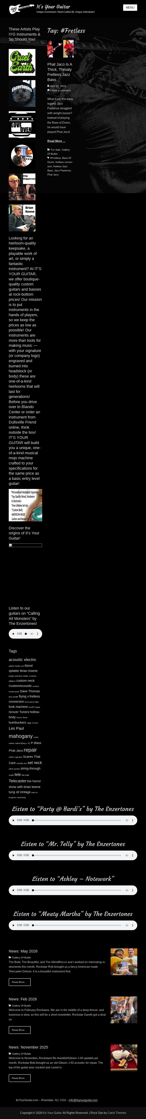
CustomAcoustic (20, 686)
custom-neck (25, 680)
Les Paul (16, 728)
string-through (30, 768)
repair (30, 750)
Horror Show (21, 717)
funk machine (18, 707)
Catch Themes (117, 1112)
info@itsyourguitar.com (83, 1100)
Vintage (25, 792)
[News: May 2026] (124, 961)
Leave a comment (60, 90)
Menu (130, 7)
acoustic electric (22, 659)
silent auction (14, 769)
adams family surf (16, 666)
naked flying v (21, 743)
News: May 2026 (23, 951)
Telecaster (17, 781)
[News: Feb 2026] (124, 1009)
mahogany (21, 736)
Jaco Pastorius (62, 170)
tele (18, 774)
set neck (35, 762)
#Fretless (55, 157)
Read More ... (19, 982)
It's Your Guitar (53, 7)
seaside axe (21, 763)
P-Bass (36, 743)
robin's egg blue (15, 757)
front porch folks (32, 702)
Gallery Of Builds (21, 957)
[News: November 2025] (124, 1057)
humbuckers (17, 722)
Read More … (56, 141)
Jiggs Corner (32, 723)
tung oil (14, 792)
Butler (25, 676)
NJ (29, 743)
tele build (25, 775)
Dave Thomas (30, 691)
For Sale (55, 149)
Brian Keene (29, 671)
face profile (13, 697)
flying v (24, 696)
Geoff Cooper (34, 707)
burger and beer (16, 676)
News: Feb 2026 (23, 999)
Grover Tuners (19, 712)
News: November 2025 (28, 1047)
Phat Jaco (53, 174)
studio (11, 775)
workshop (21, 797)
